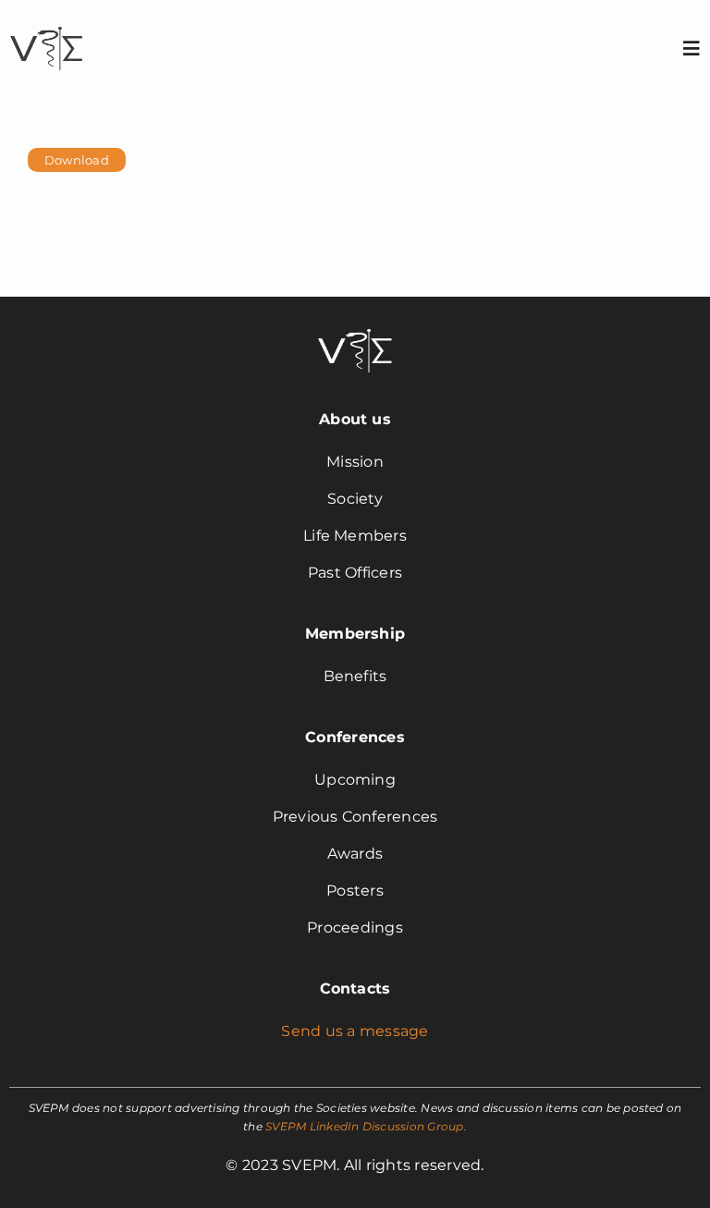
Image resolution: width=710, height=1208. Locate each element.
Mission (355, 461)
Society (355, 498)
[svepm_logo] (46, 29)
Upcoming (355, 779)
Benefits (355, 676)
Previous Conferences (355, 816)
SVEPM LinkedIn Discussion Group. (366, 1126)
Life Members (355, 535)
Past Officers (355, 572)
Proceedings (355, 927)
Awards (355, 853)
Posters (355, 890)
